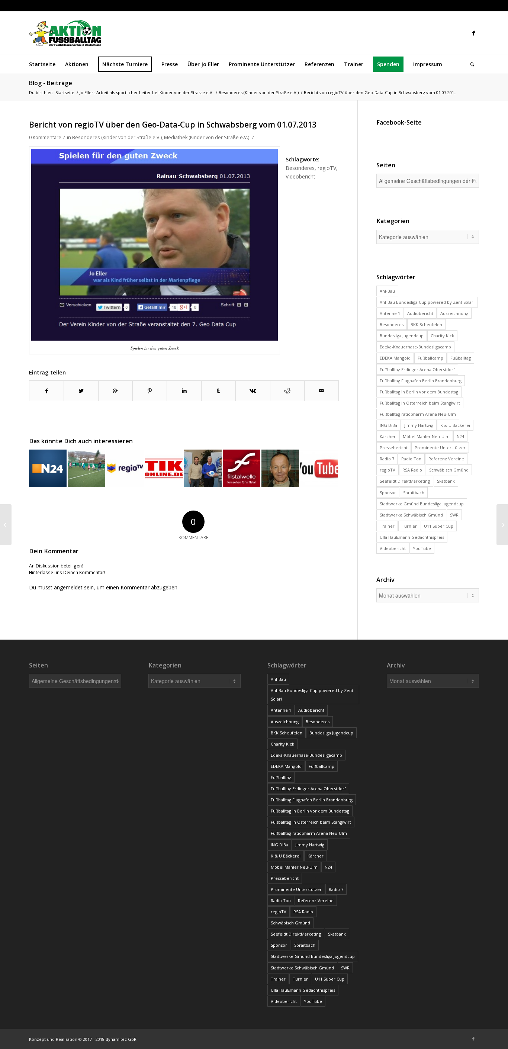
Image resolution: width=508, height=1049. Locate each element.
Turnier (409, 526)
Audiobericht (420, 313)
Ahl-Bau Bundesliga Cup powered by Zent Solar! (427, 302)
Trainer (387, 526)
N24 (460, 436)
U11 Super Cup (438, 526)
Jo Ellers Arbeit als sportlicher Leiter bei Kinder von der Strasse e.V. (146, 92)
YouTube (422, 548)
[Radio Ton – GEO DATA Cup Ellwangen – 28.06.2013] (6, 524)
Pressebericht (394, 447)
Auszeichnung (454, 313)
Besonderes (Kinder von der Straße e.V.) (259, 92)
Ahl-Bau (387, 291)
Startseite (64, 92)
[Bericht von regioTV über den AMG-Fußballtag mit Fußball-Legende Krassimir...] (502, 524)
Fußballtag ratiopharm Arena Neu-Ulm (418, 414)
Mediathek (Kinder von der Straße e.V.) (206, 137)
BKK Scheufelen (426, 324)
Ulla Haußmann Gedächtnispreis (412, 537)
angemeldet (68, 587)
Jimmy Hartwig (418, 425)
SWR (454, 515)
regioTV (327, 167)
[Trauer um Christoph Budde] (280, 468)
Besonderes (300, 167)
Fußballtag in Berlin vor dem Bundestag (419, 392)
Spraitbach (413, 492)
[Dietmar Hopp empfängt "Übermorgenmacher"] (203, 468)
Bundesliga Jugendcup (402, 335)
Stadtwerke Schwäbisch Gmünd (411, 515)
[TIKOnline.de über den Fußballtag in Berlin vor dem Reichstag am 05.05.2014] (164, 468)
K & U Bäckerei (455, 425)
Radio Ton (411, 458)
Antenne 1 (390, 313)
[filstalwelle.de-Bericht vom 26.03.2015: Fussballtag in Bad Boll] (241, 468)
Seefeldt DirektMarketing (405, 481)
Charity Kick (442, 335)
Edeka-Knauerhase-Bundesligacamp (415, 347)
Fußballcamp (430, 358)
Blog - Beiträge (50, 83)
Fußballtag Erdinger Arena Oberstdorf (417, 369)
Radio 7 (387, 458)
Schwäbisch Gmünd (449, 470)
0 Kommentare (45, 137)
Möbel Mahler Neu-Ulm (426, 436)
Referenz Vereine (446, 458)
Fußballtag (460, 358)
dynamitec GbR (121, 1039)
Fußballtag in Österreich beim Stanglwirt (420, 403)
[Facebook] (473, 33)
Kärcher (388, 436)
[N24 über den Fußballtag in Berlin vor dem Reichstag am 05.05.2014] (48, 468)
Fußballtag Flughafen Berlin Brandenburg (421, 380)
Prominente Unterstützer (440, 447)
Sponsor (388, 492)
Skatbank (446, 481)
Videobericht (300, 176)
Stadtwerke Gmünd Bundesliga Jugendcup (422, 503)
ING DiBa (388, 425)
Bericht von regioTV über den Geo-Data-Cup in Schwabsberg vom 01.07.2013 (172, 124)
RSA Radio (412, 470)
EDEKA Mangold (395, 358)
